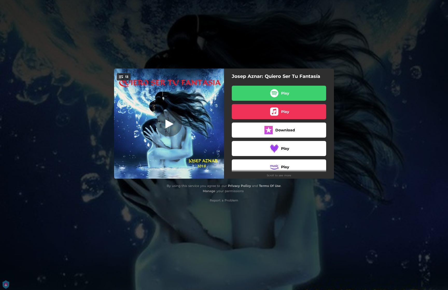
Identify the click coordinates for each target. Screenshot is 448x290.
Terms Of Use (270, 186)
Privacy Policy (239, 186)
